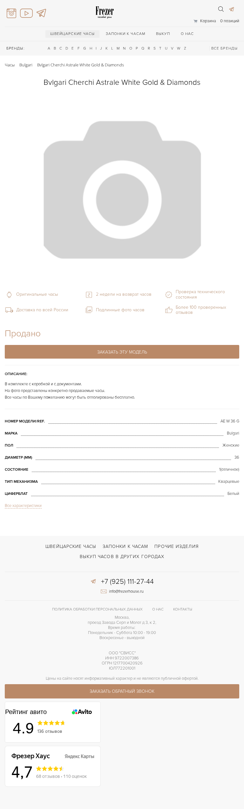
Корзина (208, 21)
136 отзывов (49, 731)
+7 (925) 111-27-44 (127, 581)
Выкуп (163, 33)
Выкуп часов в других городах (122, 556)
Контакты (182, 609)
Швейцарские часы (72, 33)
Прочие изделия (176, 546)
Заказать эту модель (122, 352)
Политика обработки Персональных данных (97, 609)
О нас (187, 33)
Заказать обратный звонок (122, 691)
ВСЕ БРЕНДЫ (224, 48)
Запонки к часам (126, 33)
